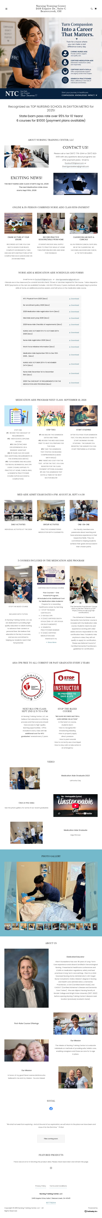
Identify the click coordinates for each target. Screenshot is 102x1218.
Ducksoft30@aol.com (74, 163)
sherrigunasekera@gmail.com (67, 279)
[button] (6, 9)
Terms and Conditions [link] (58, 1186)
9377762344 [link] (51, 1203)
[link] (51, 11)
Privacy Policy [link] (40, 1186)
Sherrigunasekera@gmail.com (75, 166)
